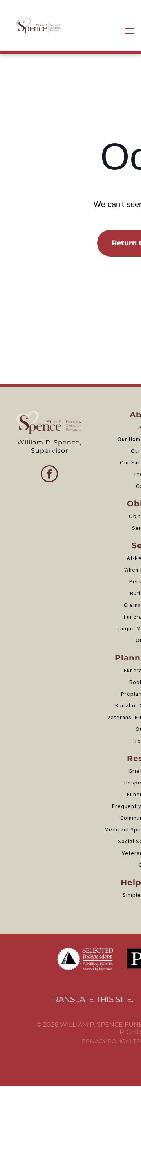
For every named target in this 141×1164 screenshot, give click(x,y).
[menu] (129, 31)
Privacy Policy (105, 1041)
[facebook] (49, 474)
